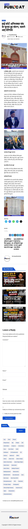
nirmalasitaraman (7, 481)
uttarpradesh (11, 490)
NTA (15, 481)
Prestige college (7, 484)
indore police (6, 468)
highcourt (12, 455)
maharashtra (16, 471)
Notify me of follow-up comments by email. (14, 409)
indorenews (14, 465)
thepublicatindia (13, 34)
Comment (6, 339)
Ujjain (5, 490)
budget (17, 442)
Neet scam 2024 (14, 478)
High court (20, 36)
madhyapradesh (7, 471)
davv (5, 449)
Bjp (12, 442)
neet (23, 474)
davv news (11, 449)
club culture (6, 445)
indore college (19, 458)
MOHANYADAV (7, 474)
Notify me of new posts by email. (13, 413)
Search (4, 425)
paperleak (20, 481)
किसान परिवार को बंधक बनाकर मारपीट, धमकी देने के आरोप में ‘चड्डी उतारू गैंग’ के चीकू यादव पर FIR (14, 317)
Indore (5, 458)
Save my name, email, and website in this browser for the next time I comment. (13, 402)
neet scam (6, 478)
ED (21, 452)
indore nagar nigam (18, 462)
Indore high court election (13, 39)
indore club (11, 458)
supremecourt (19, 487)
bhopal (14, 439)
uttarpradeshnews (8, 494)
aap (4, 439)
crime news (21, 445)
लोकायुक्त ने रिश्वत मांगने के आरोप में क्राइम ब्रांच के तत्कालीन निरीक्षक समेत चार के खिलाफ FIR (14, 281)
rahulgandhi (16, 484)
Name (5, 370)
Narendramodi (16, 474)
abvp (9, 439)
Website (5, 389)
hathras (5, 455)
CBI (22, 442)
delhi (17, 449)
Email (4, 380)
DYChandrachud (14, 452)
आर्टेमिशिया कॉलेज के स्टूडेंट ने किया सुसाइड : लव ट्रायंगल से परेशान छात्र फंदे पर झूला (8, 243)
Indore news (6, 465)
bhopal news (6, 442)
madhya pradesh (15, 468)
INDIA (18, 455)
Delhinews (6, 452)
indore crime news (8, 462)
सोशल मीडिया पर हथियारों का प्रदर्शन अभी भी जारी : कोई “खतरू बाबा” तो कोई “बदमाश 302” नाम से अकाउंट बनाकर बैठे (14, 300)
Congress (14, 445)
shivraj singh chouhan (8, 487)
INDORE (3, 20)
